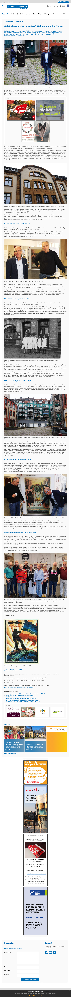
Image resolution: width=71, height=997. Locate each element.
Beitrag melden (54, 952)
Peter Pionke (19, 21)
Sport (19, 14)
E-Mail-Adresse (8, 971)
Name (6, 967)
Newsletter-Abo (64, 1)
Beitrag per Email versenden (50, 952)
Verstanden (32, 995)
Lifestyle (47, 14)
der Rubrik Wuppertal (10, 753)
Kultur (13, 14)
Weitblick (64, 14)
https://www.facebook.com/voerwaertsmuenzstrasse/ (19, 687)
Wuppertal (5, 14)
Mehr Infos (39, 995)
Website (6, 974)
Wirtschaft (26, 14)
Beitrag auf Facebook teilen (46, 952)
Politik (34, 14)
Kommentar (8, 952)
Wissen (40, 14)
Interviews (55, 14)
